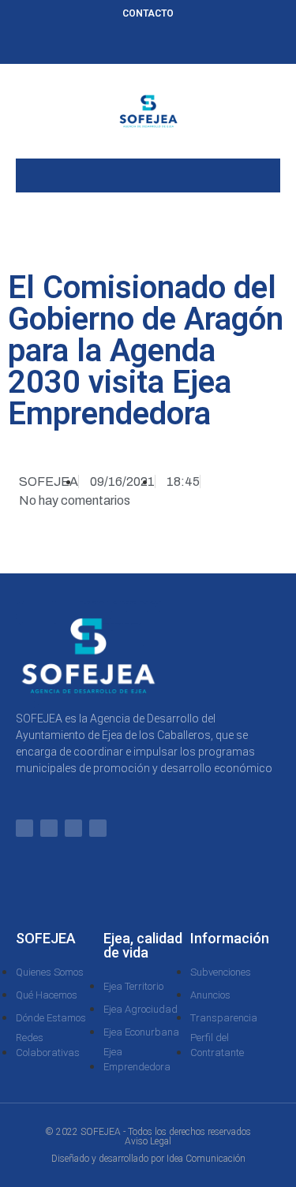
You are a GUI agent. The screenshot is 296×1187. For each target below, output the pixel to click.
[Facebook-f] (122, 45)
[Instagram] (174, 45)
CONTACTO (148, 13)
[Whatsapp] (96, 45)
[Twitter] (148, 45)
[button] (148, 172)
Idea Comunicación (206, 1158)
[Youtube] (200, 45)
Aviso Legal (148, 1141)
